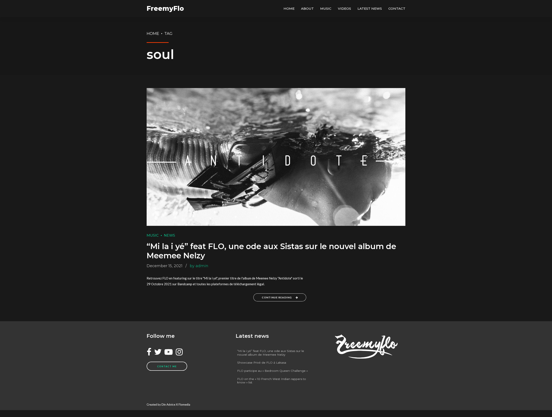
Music (325, 8)
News (169, 235)
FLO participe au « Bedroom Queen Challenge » (272, 370)
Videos (344, 8)
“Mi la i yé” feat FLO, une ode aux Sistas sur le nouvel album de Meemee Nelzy (271, 251)
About (307, 8)
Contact (396, 8)
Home (289, 8)
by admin (199, 266)
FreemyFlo (165, 8)
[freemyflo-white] (365, 346)
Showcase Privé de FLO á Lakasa (261, 362)
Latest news (370, 8)
